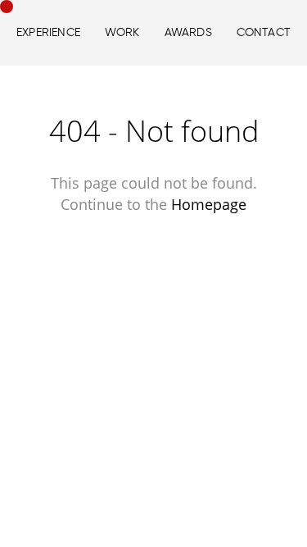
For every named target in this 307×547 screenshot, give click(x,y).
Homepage (208, 204)
